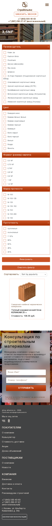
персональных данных (28, 399)
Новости (6, 467)
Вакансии (7, 479)
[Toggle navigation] (47, 5)
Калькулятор (8, 437)
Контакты (7, 489)
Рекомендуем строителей (15, 493)
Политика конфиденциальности (14, 412)
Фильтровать (26, 259)
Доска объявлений (11, 451)
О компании (8, 433)
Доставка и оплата (12, 484)
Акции (5, 446)
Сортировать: (11, 274)
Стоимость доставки (13, 442)
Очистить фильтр (26, 268)
